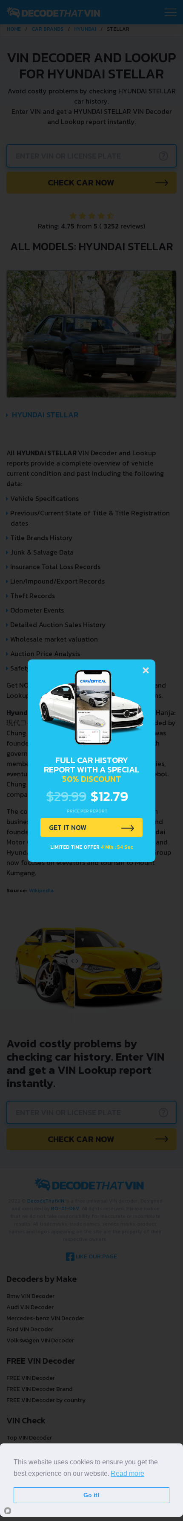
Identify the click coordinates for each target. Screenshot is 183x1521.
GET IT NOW (67, 827)
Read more (127, 1473)
